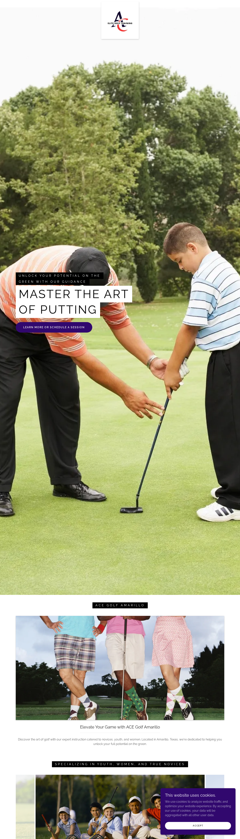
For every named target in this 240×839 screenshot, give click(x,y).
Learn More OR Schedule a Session (54, 327)
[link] (120, 2)
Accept (198, 825)
